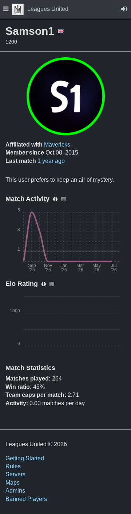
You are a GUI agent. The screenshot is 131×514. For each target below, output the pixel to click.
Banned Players (26, 499)
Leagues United (47, 9)
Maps (12, 483)
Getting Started (24, 458)
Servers (15, 474)
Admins (15, 491)
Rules (13, 466)
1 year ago (51, 161)
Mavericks (57, 144)
